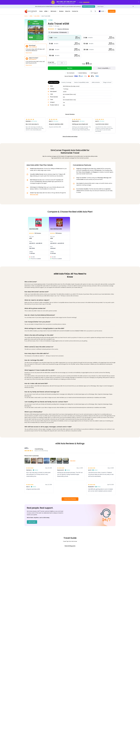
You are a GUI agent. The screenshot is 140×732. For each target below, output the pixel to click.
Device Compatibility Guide (81, 82)
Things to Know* (107, 82)
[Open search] (91, 11)
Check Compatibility (103, 68)
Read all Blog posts (70, 546)
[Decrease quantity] (59, 63)
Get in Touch (32, 522)
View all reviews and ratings (70, 136)
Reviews (61, 11)
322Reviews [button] (63, 29)
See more (72, 460)
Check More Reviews (70, 499)
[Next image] (47, 30)
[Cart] (95, 11)
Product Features (53, 82)
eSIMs (45, 11)
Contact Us (75, 11)
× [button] (138, 2)
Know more (29, 53)
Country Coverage (66, 82)
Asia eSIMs (37, 16)
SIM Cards (53, 11)
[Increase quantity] (65, 63)
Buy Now (69, 68)
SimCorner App (34, 194)
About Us (67, 11)
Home (41, 11)
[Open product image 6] (36, 30)
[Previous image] (25, 30)
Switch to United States (88, 6)
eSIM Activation (96, 82)
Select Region (100, 6)
